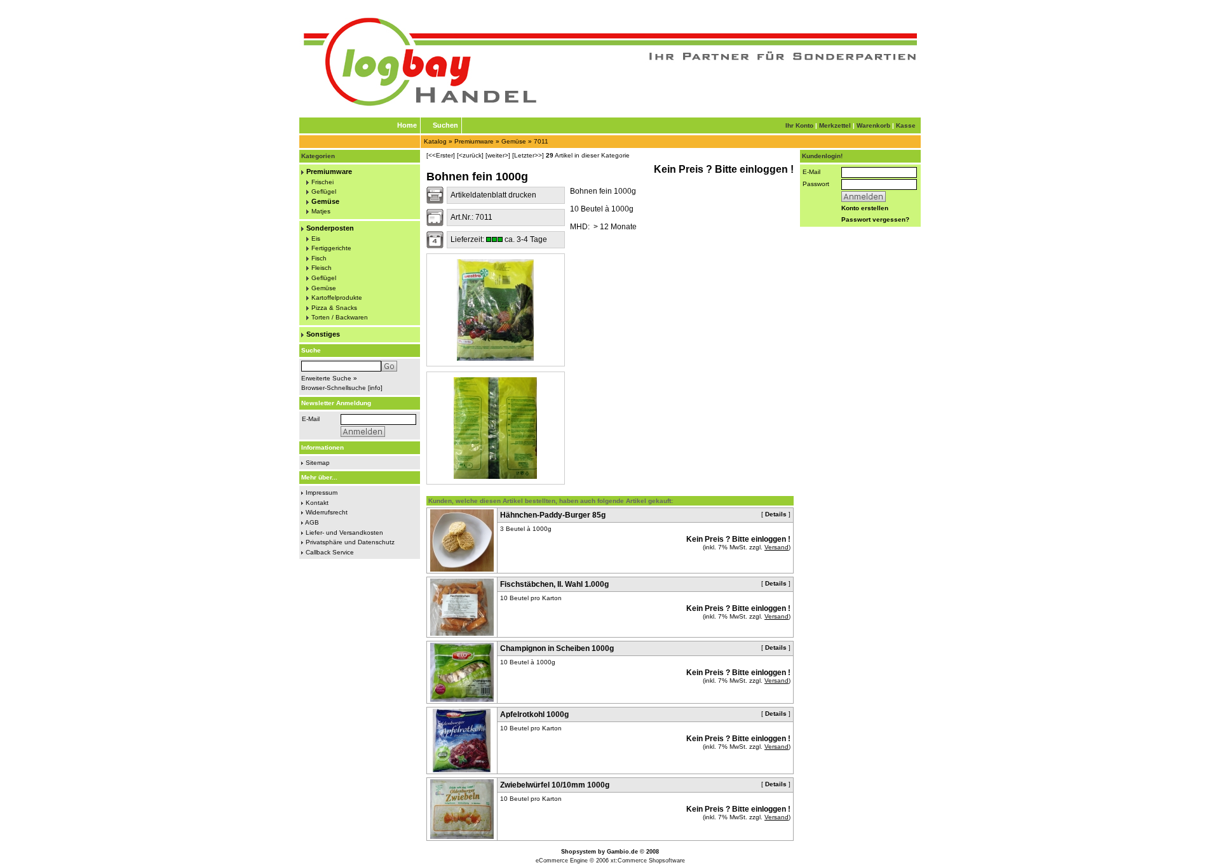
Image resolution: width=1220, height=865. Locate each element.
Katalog (435, 141)
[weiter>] (497, 155)
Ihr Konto (799, 125)
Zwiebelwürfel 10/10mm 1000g (554, 785)
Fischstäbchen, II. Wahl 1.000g (554, 584)
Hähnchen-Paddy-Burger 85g (553, 515)
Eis (315, 238)
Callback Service (330, 552)
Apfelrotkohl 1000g (534, 714)
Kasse (906, 125)
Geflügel (323, 191)
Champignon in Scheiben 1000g (557, 648)
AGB (312, 522)
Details (776, 514)
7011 (541, 141)
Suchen (445, 125)
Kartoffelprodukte (336, 297)
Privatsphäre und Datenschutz (350, 542)
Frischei (322, 181)
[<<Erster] (440, 155)
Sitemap (318, 462)
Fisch (319, 258)
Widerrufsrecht (327, 512)
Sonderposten (330, 228)
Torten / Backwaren (339, 317)
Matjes (320, 211)
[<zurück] (470, 155)
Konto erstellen (864, 208)
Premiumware (474, 141)
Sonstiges (323, 334)
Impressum (321, 492)
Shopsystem (578, 851)
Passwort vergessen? (875, 219)
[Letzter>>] (528, 155)
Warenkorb (873, 125)
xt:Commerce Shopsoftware (648, 860)
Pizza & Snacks (334, 307)
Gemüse (513, 141)
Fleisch (321, 267)
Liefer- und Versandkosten (344, 532)
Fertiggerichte (331, 248)
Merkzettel (835, 125)
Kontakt (317, 502)
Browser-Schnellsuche (333, 387)
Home (407, 125)
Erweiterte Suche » (329, 378)
